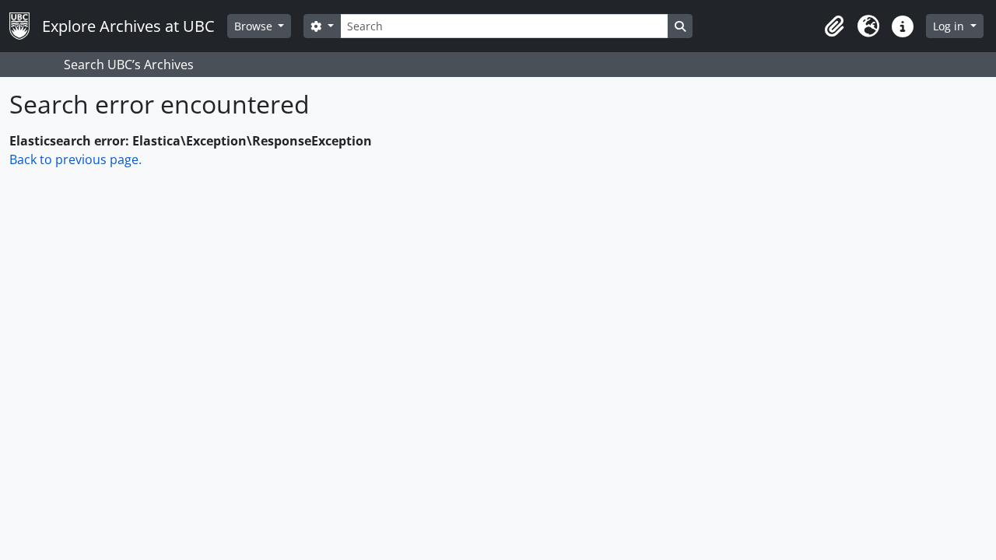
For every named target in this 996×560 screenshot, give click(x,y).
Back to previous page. (75, 159)
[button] (834, 26)
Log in (950, 26)
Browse (254, 26)
